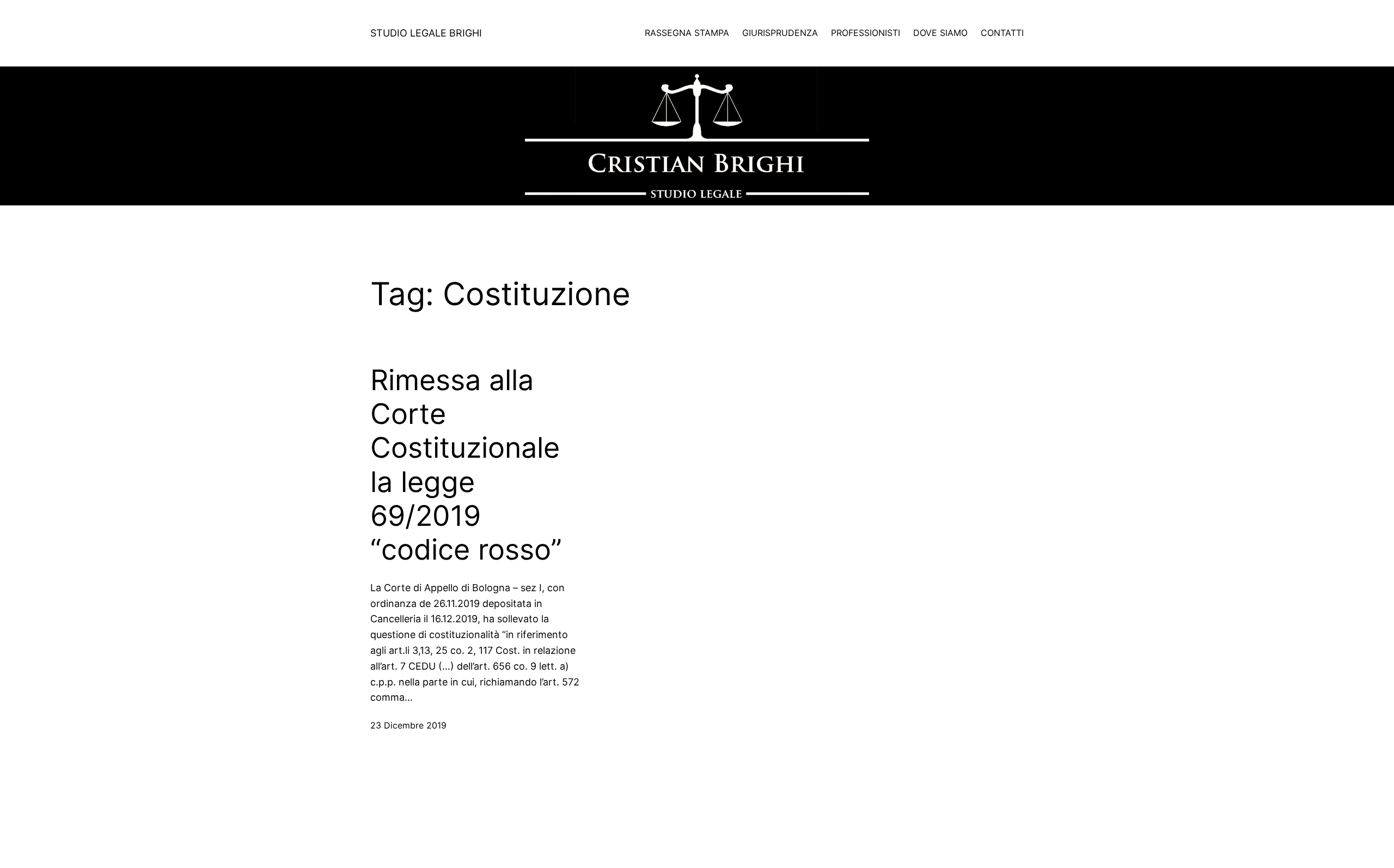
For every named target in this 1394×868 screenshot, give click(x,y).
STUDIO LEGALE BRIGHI (426, 33)
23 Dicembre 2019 (408, 725)
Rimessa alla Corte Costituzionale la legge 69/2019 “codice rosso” (466, 465)
